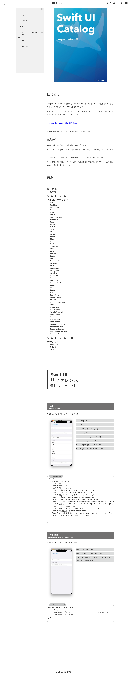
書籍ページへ (56, 3)
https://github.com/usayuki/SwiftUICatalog (62, 123)
